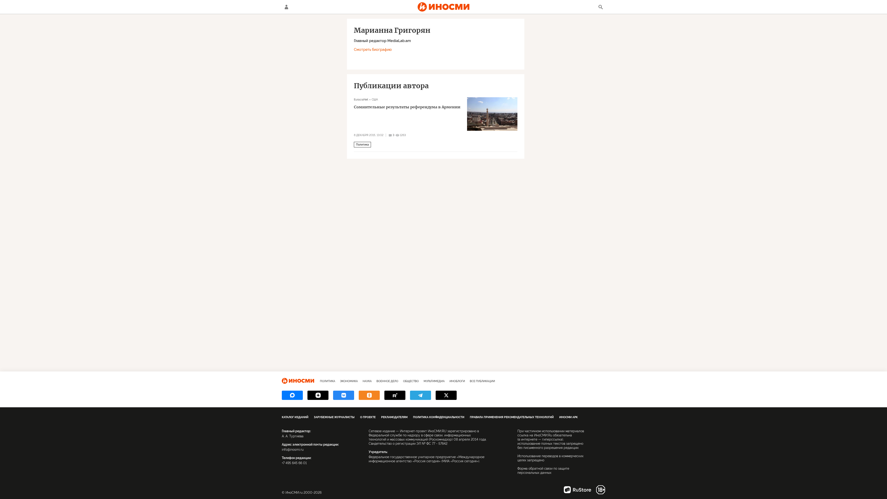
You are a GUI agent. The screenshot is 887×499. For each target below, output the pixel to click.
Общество (411, 381)
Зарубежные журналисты (334, 417)
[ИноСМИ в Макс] (292, 395)
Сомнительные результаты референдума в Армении (407, 107)
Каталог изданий (295, 417)
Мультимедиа (434, 381)
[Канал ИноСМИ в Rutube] (394, 395)
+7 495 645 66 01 (294, 463)
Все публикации (482, 381)
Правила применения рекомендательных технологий (512, 417)
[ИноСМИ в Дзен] (317, 395)
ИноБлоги (457, 381)
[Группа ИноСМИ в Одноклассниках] (369, 395)
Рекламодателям (394, 417)
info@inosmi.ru (293, 449)
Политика (362, 144)
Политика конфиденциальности (438, 417)
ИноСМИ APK (568, 417)
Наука (367, 381)
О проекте (368, 417)
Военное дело (387, 381)
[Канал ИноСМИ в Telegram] (420, 395)
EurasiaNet (361, 99)
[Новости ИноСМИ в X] (446, 395)
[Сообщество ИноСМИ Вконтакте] (343, 395)
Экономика (349, 381)
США (375, 99)
